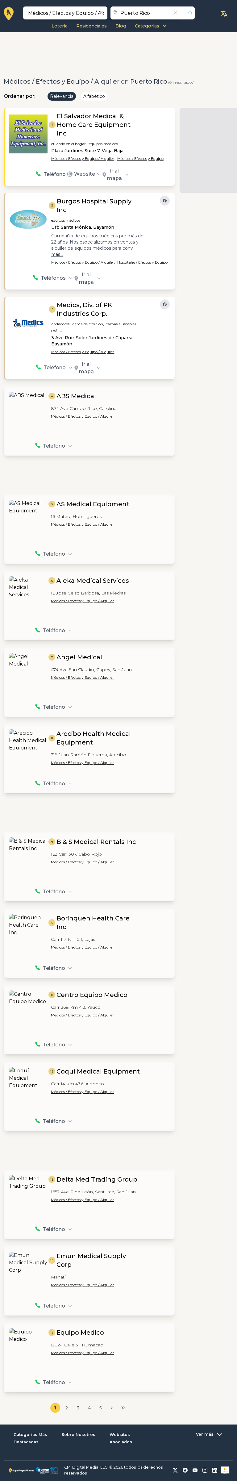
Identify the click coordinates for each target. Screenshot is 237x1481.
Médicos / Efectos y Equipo (140, 158)
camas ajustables (121, 324)
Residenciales (91, 26)
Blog (120, 26)
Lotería (60, 26)
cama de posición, (88, 324)
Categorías (147, 26)
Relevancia (61, 96)
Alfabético (94, 96)
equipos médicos (103, 143)
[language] (224, 13)
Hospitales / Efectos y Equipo (142, 262)
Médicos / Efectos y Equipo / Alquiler (82, 351)
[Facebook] (165, 201)
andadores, (60, 324)
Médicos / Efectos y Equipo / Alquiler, (83, 158)
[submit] (188, 13)
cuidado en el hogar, (69, 143)
